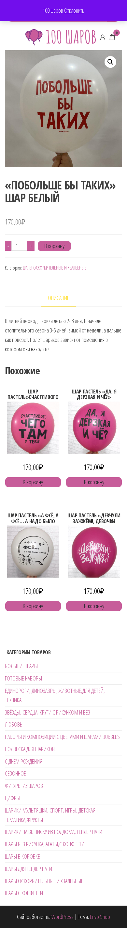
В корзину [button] (33, 482)
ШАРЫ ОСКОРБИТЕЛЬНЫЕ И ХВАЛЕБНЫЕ (54, 268)
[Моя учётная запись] (102, 37)
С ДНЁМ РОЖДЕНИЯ (23, 761)
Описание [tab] (58, 298)
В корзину (54, 246)
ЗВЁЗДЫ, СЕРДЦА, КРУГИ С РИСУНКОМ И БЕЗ (47, 712)
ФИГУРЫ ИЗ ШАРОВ (24, 785)
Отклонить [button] (74, 10)
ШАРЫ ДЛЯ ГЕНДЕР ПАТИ (28, 869)
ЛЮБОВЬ (13, 724)
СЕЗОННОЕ (15, 773)
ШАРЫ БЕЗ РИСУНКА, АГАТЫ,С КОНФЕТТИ (44, 844)
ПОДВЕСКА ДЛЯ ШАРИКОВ (30, 749)
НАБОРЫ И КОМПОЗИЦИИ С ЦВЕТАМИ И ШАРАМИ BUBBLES (62, 737)
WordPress (62, 917)
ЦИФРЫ (12, 798)
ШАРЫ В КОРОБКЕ (22, 856)
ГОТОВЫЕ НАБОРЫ (23, 678)
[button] (110, 62)
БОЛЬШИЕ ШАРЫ (21, 666)
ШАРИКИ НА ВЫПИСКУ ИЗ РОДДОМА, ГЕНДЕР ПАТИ (53, 832)
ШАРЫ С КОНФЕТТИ (24, 893)
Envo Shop (100, 917)
